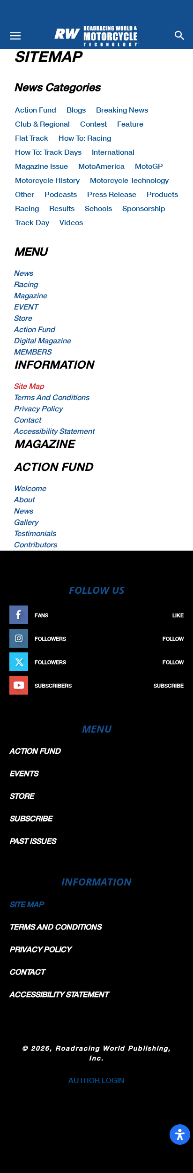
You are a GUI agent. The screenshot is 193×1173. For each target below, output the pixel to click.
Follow (173, 639)
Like (178, 615)
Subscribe (169, 685)
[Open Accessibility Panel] (180, 1134)
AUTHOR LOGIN (96, 1079)
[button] (15, 36)
